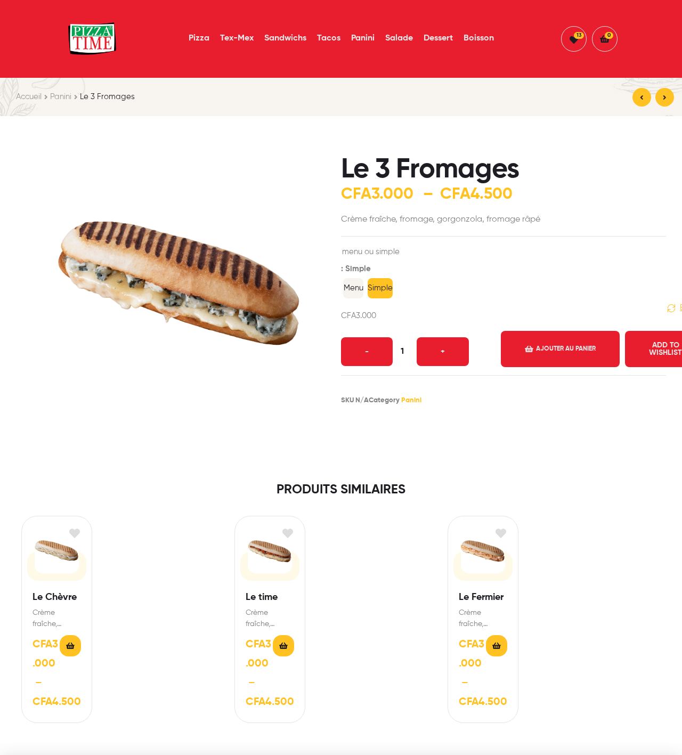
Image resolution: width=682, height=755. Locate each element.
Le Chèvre (55, 597)
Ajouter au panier (566, 349)
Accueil (29, 97)
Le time (262, 597)
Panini (60, 97)
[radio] (353, 288)
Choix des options (70, 645)
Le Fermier (481, 597)
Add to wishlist (74, 534)
